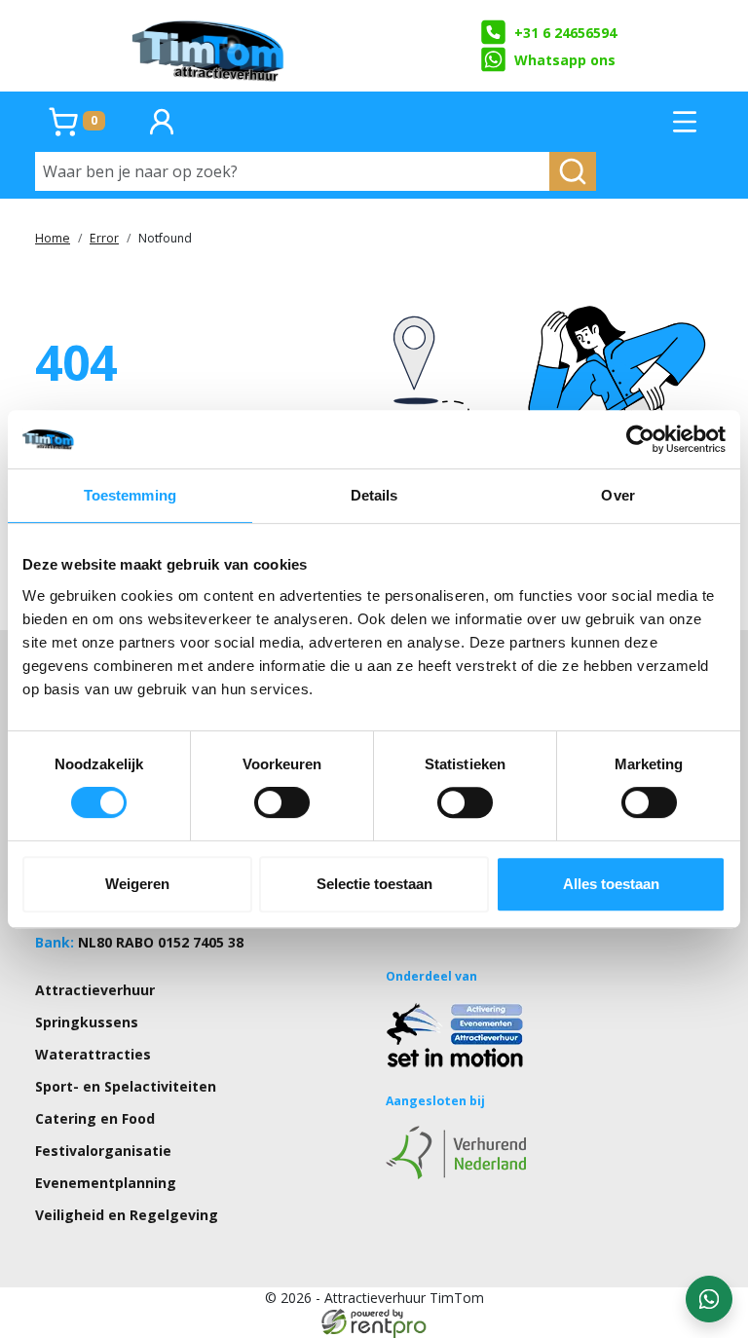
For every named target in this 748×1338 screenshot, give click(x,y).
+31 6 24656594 (565, 32)
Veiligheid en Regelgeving (126, 1215)
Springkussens (86, 1022)
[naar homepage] (209, 46)
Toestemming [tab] (130, 495)
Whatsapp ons (565, 60)
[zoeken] (572, 171)
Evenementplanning (105, 1182)
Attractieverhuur (95, 990)
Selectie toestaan (374, 883)
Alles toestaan (611, 883)
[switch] (282, 802)
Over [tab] (617, 495)
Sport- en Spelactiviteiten (125, 1086)
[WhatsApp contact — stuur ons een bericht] (709, 1299)
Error (104, 238)
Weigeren (137, 883)
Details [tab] (374, 495)
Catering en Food (95, 1118)
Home (52, 238)
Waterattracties (93, 1054)
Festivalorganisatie (103, 1150)
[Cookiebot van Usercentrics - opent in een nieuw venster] (640, 439)
